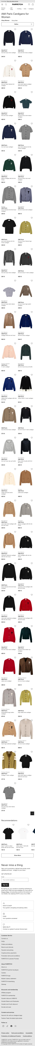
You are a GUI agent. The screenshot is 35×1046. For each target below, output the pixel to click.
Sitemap (3, 984)
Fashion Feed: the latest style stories (11, 1018)
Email (2, 876)
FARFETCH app (5, 975)
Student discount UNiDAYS (9, 998)
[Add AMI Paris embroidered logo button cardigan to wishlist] (15, 689)
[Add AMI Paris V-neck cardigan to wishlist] (15, 343)
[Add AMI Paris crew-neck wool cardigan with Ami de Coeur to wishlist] (15, 500)
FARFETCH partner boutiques (9, 969)
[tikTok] (7, 1026)
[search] (6, 4)
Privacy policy (5, 1033)
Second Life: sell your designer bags (11, 1015)
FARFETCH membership (8, 995)
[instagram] (3, 1026)
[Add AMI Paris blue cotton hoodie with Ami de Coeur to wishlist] (32, 438)
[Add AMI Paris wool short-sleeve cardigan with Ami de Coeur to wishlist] (32, 61)
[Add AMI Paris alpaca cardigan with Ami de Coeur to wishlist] (15, 155)
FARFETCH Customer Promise (10, 958)
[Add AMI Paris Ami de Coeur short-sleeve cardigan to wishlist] (32, 92)
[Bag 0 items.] (33, 4)
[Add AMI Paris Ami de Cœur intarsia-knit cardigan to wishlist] (15, 61)
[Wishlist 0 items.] (29, 4)
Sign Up (5, 884)
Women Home (3, 8)
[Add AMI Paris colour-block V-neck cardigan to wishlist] (32, 375)
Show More (17, 855)
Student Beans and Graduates (10, 1001)
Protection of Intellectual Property (11, 1036)
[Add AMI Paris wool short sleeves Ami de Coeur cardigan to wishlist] (15, 218)
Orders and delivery (6, 944)
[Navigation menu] (2, 4)
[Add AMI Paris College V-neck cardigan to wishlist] (15, 752)
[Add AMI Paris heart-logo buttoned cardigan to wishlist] (15, 720)
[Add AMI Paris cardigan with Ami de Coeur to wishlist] (15, 312)
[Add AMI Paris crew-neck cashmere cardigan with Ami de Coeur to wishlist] (15, 595)
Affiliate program (6, 992)
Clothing (19, 8)
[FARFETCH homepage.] (17, 4)
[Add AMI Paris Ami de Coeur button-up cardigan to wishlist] (32, 626)
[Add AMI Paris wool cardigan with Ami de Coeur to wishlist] (32, 532)
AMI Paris (11, 8)
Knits (25, 8)
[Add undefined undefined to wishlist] (13, 825)
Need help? (6, 927)
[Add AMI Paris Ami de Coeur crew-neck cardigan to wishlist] (32, 155)
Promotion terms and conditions (10, 955)
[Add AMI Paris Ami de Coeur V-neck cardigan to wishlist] (32, 249)
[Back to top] (32, 813)
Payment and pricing (7, 950)
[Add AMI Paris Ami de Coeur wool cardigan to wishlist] (32, 186)
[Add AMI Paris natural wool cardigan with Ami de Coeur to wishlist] (15, 375)
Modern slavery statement (8, 978)
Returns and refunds (7, 947)
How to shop (7, 905)
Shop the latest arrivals (12, 1)
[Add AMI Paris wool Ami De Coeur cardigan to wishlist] (32, 29)
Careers (3, 972)
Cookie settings (27, 1036)
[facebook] (11, 1026)
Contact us (4, 938)
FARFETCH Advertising (8, 981)
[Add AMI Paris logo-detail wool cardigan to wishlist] (32, 689)
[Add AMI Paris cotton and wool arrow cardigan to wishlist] (15, 469)
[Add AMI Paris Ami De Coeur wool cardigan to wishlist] (15, 29)
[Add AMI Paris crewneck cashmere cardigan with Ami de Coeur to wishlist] (15, 532)
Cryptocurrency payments (8, 953)
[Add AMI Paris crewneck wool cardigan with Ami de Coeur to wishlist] (32, 563)
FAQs (4, 916)
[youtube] (15, 1026)
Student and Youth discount (9, 1004)
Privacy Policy (5, 892)
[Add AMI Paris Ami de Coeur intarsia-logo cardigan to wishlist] (32, 218)
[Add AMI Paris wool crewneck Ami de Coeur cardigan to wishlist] (15, 563)
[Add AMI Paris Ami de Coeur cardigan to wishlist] (15, 92)
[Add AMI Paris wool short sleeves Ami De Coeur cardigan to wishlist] (32, 123)
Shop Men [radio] (15, 21)
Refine (16, 24)
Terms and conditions (17, 1033)
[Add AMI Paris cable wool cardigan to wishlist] (32, 469)
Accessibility (29, 1033)
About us (4, 967)
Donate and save (6, 1007)
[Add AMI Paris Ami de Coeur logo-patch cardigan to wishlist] (32, 281)
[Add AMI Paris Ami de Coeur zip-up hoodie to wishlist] (32, 343)
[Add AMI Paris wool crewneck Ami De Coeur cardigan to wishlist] (15, 186)
